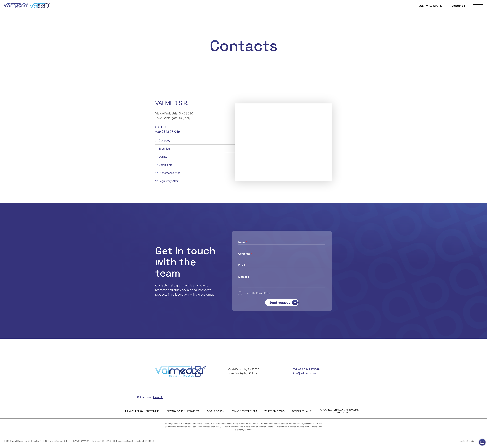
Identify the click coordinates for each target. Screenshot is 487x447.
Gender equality (302, 411)
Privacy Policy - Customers (142, 411)
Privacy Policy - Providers (183, 411)
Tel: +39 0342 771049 (306, 369)
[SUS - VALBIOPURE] (40, 5)
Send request (279, 302)
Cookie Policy (215, 411)
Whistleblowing (274, 411)
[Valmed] (16, 5)
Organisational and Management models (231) (341, 411)
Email (242, 265)
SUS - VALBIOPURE (430, 5)
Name (242, 242)
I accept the (257, 293)
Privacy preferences (244, 411)
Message (243, 276)
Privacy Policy (263, 293)
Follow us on (150, 397)
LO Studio (470, 441)
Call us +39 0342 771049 (167, 129)
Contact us (458, 5)
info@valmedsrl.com (305, 373)
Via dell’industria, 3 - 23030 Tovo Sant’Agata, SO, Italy (174, 116)
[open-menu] (478, 6)
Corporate (245, 253)
